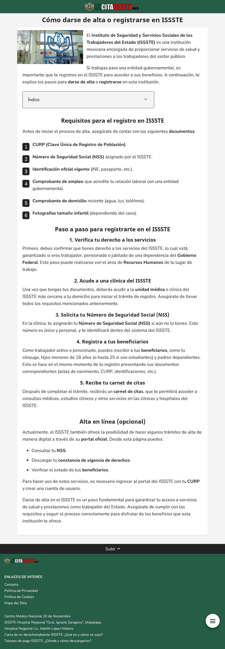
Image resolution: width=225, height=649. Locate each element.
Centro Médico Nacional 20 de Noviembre (37, 616)
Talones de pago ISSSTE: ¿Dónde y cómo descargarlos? (47, 640)
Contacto (11, 584)
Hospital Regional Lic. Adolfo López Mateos (39, 628)
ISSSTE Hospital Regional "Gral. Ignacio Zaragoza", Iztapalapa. (53, 622)
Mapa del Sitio (15, 603)
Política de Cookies (19, 596)
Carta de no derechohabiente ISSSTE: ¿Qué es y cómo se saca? (53, 634)
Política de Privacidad (21, 590)
